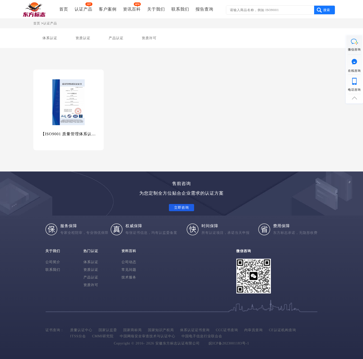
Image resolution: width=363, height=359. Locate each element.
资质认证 (83, 38)
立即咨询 (181, 207)
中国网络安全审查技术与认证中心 (147, 336)
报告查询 (204, 9)
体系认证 (49, 38)
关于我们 (156, 9)
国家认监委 (108, 330)
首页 (63, 9)
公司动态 (128, 262)
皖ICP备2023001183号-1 (229, 343)
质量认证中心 (81, 330)
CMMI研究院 (103, 336)
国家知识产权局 (161, 330)
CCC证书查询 (227, 330)
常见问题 (128, 270)
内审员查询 (253, 330)
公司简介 (52, 262)
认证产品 (83, 9)
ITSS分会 (78, 336)
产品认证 (116, 38)
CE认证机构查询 (282, 330)
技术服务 (128, 277)
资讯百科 (132, 9)
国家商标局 (132, 330)
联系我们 (180, 9)
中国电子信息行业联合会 (202, 336)
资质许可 (149, 38)
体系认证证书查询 (195, 330)
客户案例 (108, 9)
